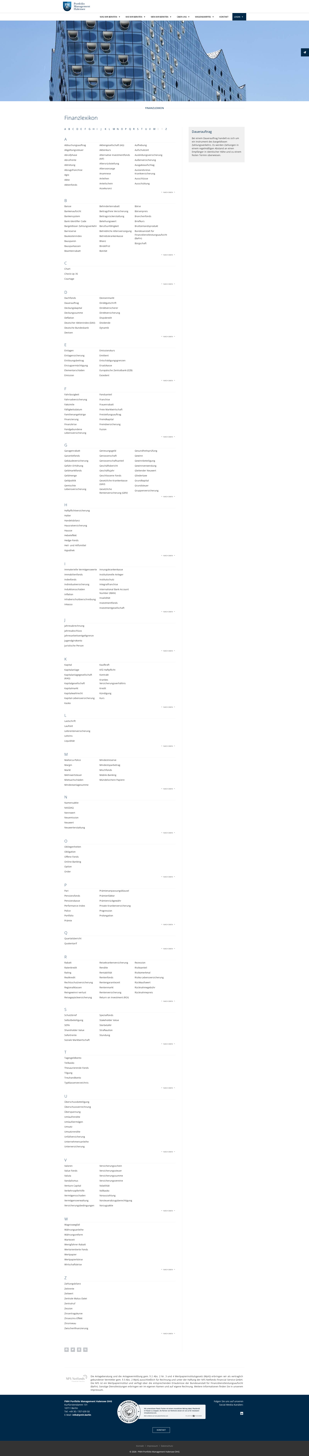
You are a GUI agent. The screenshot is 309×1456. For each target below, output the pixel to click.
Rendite (103, 967)
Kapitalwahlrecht (73, 693)
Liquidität (69, 740)
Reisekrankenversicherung (113, 962)
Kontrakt (104, 674)
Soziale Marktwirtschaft (77, 1039)
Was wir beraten (108, 16)
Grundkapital (142, 480)
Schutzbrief (70, 1015)
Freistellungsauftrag (110, 414)
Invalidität (104, 597)
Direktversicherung (109, 312)
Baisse (67, 206)
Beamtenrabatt (72, 250)
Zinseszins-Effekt (73, 1318)
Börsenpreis (141, 211)
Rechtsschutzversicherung (78, 982)
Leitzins (68, 735)
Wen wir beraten (160, 16)
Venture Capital (72, 1185)
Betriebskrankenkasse (111, 236)
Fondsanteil (105, 394)
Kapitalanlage (71, 669)
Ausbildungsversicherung (148, 154)
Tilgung (68, 1072)
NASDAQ (69, 807)
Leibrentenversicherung (77, 731)
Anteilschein (106, 183)
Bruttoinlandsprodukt (146, 226)
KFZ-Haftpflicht (107, 669)
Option (68, 866)
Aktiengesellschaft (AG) (111, 145)
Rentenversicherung (110, 992)
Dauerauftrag (71, 302)
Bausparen (70, 241)
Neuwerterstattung (74, 827)
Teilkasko (69, 1062)
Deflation (69, 317)
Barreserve (70, 231)
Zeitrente (69, 1288)
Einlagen (69, 350)
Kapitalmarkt (71, 688)
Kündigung (105, 693)
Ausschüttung (142, 183)
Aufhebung (141, 145)
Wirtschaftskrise (73, 1264)
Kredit (102, 688)
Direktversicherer (108, 307)
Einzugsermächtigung (76, 365)
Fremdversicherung (110, 424)
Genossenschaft (108, 455)
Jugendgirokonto (73, 640)
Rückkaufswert (142, 982)
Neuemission (71, 817)
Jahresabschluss (73, 630)
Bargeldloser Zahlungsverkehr (80, 226)
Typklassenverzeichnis (76, 1082)
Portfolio (68, 915)
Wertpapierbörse (73, 1259)
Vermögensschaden (75, 1195)
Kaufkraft (104, 664)
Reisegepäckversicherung (78, 997)
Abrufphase (70, 154)
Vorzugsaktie (106, 1205)
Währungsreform (73, 1234)
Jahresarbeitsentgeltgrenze (79, 635)
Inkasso (68, 604)
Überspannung (72, 1111)
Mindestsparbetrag (109, 765)
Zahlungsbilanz (72, 1283)
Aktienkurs (105, 149)
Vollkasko (104, 1190)
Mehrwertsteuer (73, 775)
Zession (68, 1308)
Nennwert (69, 812)
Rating (67, 972)
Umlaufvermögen (73, 1121)
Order (67, 871)
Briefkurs (140, 221)
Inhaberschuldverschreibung (80, 599)
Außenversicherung (145, 159)
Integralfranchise (108, 584)
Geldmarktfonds (73, 470)
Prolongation (106, 915)
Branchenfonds (143, 216)
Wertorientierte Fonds (76, 1249)
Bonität (103, 250)
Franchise (104, 399)
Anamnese (105, 173)
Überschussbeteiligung (76, 1101)
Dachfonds (70, 297)
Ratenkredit (70, 967)
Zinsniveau (70, 1323)
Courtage (69, 278)
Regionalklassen (73, 987)
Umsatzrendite (72, 1131)
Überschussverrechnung (77, 1106)
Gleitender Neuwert (145, 470)
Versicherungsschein (110, 1165)
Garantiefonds (72, 455)
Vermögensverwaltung (76, 1200)
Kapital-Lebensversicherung (79, 698)
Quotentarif (70, 943)
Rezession (140, 962)
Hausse (68, 530)
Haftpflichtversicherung (77, 510)
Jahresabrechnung (74, 625)
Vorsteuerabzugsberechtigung (115, 1200)
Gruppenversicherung (147, 490)
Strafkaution (106, 1030)
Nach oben (168, 192)
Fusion (103, 429)
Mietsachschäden (73, 779)
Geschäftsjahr (106, 470)
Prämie (68, 920)
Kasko (67, 703)
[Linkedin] (241, 1413)
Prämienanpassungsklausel (114, 890)
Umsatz (68, 1126)
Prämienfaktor (107, 895)
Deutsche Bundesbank (76, 327)
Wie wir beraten (134, 16)
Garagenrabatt (72, 450)
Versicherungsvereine (111, 1180)
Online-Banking (72, 861)
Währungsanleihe (74, 1229)
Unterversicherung (74, 1146)
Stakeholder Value (109, 1020)
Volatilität (104, 1185)
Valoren (68, 1165)
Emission (69, 375)
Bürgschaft (140, 243)
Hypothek (69, 550)
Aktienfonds (70, 184)
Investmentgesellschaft (111, 607)
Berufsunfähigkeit (109, 226)
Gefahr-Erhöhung (73, 465)
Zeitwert (68, 1293)
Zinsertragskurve (73, 1313)
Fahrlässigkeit (71, 394)
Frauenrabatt (106, 404)
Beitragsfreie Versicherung (113, 211)
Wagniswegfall (72, 1224)
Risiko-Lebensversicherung (149, 977)
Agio (66, 174)
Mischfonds (105, 770)
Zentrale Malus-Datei (75, 1298)
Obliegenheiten (72, 846)
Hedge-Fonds (71, 540)
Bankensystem (72, 216)
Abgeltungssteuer (74, 149)
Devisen (68, 332)
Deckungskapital (73, 307)
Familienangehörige (75, 414)
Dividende (104, 322)
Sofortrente (70, 1035)
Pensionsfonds (72, 895)
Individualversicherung (76, 584)
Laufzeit (68, 726)
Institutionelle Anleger (111, 574)
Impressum (152, 1445)
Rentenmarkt (106, 987)
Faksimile (69, 404)
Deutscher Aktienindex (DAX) (79, 322)
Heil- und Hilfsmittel (75, 545)
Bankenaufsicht (72, 211)
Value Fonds (70, 1170)
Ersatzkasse (105, 365)
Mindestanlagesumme (76, 784)
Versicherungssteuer (110, 1170)
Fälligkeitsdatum (73, 409)
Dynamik (104, 327)
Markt (67, 770)
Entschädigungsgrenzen (112, 360)
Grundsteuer (142, 485)
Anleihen (104, 178)
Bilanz (102, 241)
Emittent (104, 355)
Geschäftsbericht (108, 465)
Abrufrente (70, 159)
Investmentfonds (108, 602)
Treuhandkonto (72, 1077)
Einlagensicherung (74, 355)
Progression (105, 910)
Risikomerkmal (142, 972)
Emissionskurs (107, 350)
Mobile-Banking (107, 775)
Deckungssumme (73, 312)
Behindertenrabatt (109, 206)
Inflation (68, 594)
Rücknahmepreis (144, 992)
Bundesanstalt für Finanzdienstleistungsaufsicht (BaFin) (151, 235)
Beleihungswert (107, 221)
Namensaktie (71, 802)
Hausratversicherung (75, 525)
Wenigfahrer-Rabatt (75, 1244)
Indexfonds (70, 579)
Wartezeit (69, 1239)
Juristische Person (74, 645)
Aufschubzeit (142, 149)
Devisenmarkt (106, 297)
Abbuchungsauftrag (75, 145)
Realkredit (69, 977)
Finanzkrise (70, 424)
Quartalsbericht (72, 938)
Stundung (104, 1035)
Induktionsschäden (74, 589)
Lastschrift (70, 721)
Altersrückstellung (109, 163)
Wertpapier (70, 1254)
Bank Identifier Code (75, 221)
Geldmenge (70, 475)
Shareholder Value (74, 1030)
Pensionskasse (72, 900)
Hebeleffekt (70, 535)
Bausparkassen (72, 246)
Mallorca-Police (72, 760)
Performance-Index (74, 905)
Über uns (182, 16)
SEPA (67, 1025)
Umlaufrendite (72, 1116)
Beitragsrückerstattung (111, 216)
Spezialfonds (106, 1015)
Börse (138, 206)
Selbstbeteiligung (73, 1020)
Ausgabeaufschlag (144, 164)
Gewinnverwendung (145, 465)
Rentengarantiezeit (109, 982)
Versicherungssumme (111, 1175)
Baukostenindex (73, 236)
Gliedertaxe (141, 475)
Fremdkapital (106, 419)
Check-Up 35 (71, 273)
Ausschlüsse (141, 178)
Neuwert (69, 822)
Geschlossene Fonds (110, 475)
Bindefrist (104, 246)
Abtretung (69, 164)
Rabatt (67, 962)
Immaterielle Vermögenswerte (80, 569)
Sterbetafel (105, 1025)
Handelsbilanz (72, 520)
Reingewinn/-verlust (75, 992)
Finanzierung (71, 419)
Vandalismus (71, 1180)
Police (67, 910)
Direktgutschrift (107, 302)
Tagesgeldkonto (72, 1057)
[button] (66, 1350)
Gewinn (139, 455)
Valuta (67, 1175)
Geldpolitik (70, 480)
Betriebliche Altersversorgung (115, 231)
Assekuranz (105, 188)
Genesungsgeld (107, 450)
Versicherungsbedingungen (79, 1205)
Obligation (70, 851)
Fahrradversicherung (75, 399)
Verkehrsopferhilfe (74, 1190)
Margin (68, 765)
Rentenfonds (106, 977)
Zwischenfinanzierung (76, 1328)
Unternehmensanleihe (76, 1141)
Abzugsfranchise (73, 169)
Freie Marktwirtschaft (110, 409)
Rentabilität (105, 972)
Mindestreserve (107, 760)
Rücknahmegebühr (145, 987)
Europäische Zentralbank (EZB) (115, 370)
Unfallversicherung (74, 1136)
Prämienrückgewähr (110, 900)
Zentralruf (69, 1303)
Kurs (101, 698)
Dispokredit (105, 317)
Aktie (67, 179)
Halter (67, 515)
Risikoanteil (141, 967)
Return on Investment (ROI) (114, 997)
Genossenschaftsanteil (111, 460)
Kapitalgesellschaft (74, 683)
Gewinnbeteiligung (145, 460)
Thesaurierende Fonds (76, 1067)
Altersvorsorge (107, 168)
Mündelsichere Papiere (112, 779)
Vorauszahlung (107, 1195)
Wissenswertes (203, 16)
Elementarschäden (74, 370)
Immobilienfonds (73, 574)
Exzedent (104, 375)
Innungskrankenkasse (111, 569)
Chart (67, 268)
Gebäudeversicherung (76, 460)
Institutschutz (106, 579)
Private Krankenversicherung (115, 905)
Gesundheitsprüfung (146, 450)
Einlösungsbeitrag (74, 360)
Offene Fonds (71, 856)
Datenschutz (167, 1445)
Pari (66, 890)
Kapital (68, 664)
